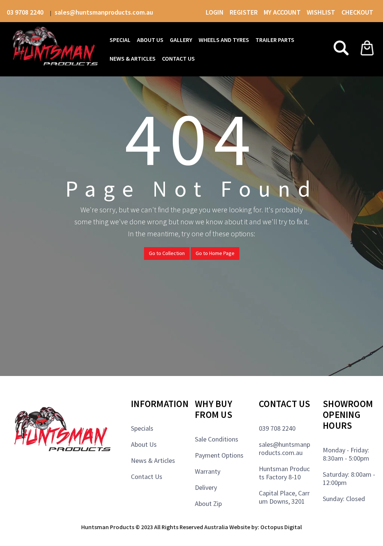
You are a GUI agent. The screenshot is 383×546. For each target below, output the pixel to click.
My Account (282, 12)
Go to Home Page (215, 253)
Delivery (206, 487)
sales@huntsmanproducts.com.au (104, 12)
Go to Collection (167, 253)
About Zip (208, 503)
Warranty (207, 471)
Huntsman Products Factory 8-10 (284, 472)
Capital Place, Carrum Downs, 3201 (284, 497)
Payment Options (219, 455)
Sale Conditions (216, 439)
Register (244, 12)
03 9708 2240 (26, 12)
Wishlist (322, 12)
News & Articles (153, 460)
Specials (142, 428)
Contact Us (146, 476)
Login (215, 12)
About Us (144, 444)
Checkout (357, 12)
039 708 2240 (277, 428)
